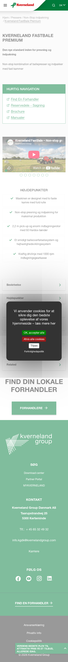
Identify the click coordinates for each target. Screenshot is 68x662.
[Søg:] (51, 18)
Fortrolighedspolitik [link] (34, 351)
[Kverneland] (22, 5)
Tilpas (34, 345)
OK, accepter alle (34, 332)
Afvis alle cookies (34, 339)
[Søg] (5, 5)
